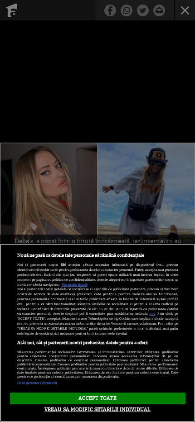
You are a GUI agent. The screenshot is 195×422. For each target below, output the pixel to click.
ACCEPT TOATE (97, 398)
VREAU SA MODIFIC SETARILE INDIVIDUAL (97, 409)
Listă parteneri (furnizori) (37, 383)
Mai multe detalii (75, 285)
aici (152, 314)
